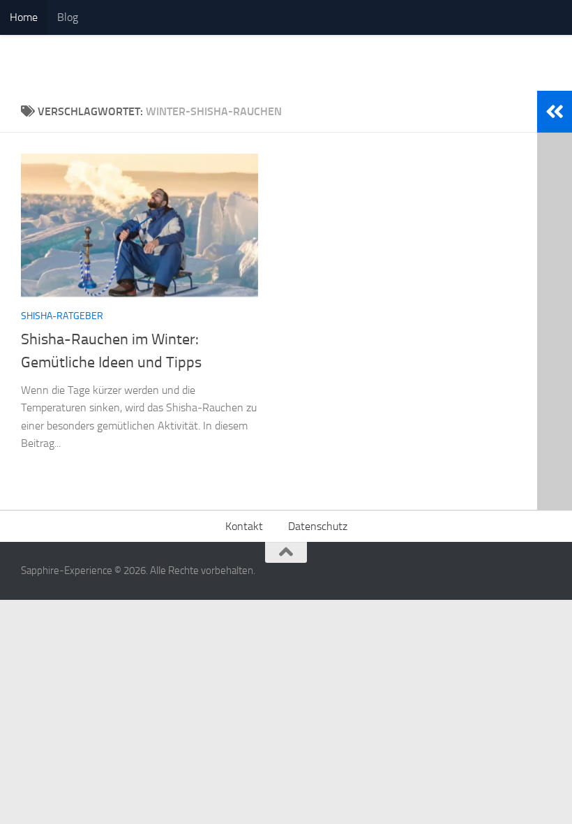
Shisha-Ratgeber (62, 316)
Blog (67, 17)
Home (24, 17)
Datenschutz (317, 526)
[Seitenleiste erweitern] (554, 112)
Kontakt (244, 526)
